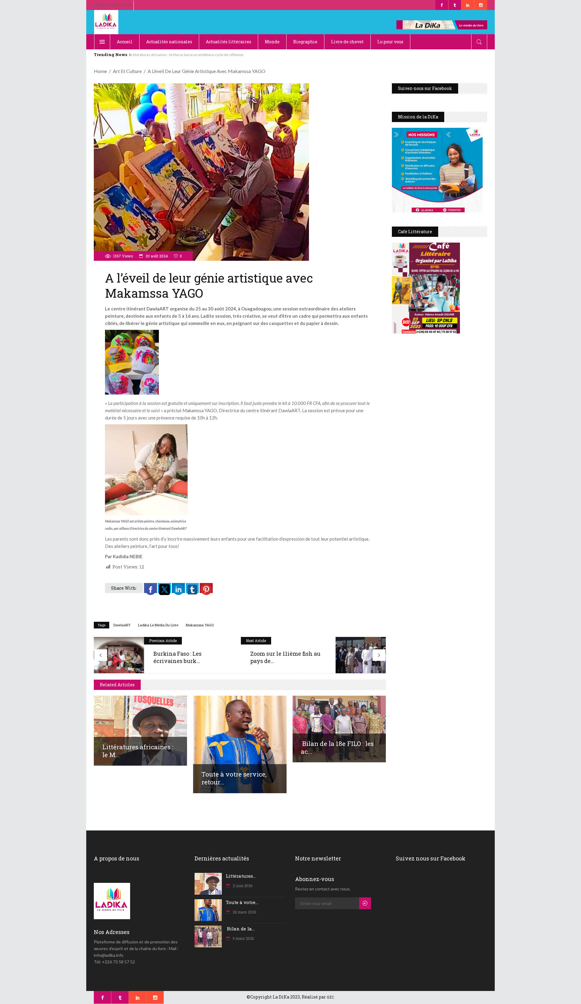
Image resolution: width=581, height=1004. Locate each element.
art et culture (127, 71)
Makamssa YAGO (200, 625)
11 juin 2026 (242, 885)
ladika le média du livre (158, 625)
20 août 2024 (156, 255)
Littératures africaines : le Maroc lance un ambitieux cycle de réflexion (187, 54)
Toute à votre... (242, 902)
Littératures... (241, 876)
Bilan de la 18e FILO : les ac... (337, 747)
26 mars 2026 (244, 912)
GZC (330, 997)
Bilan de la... (240, 929)
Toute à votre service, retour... (234, 778)
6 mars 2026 (243, 938)
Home (100, 71)
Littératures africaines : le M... (137, 751)
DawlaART (121, 625)
